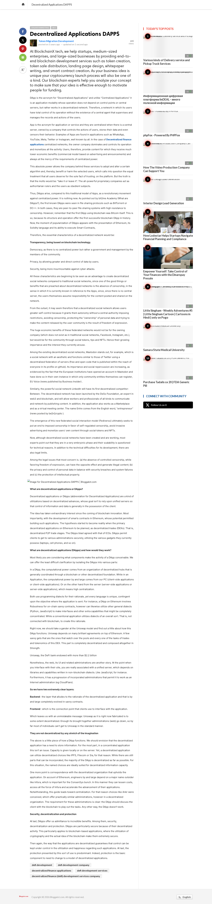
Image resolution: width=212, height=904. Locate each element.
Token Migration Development (56, 40)
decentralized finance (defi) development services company (66, 876)
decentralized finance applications (51, 870)
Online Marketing (40, 27)
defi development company (73, 864)
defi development (42, 864)
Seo (54, 27)
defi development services (92, 870)
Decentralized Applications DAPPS (75, 34)
